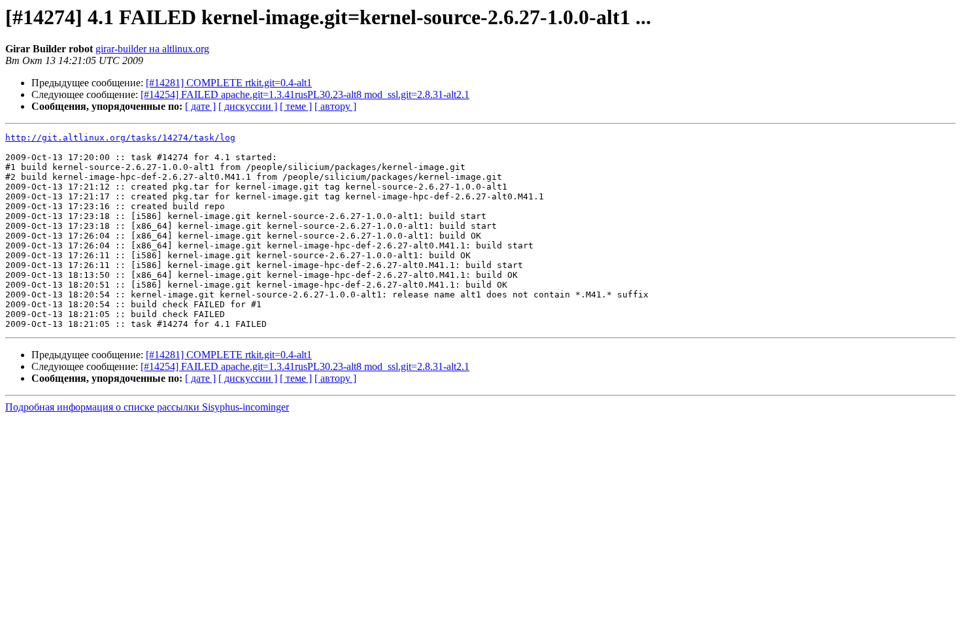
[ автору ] (335, 106)
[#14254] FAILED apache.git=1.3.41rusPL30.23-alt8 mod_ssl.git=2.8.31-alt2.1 (305, 94)
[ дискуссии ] (247, 106)
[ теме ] (296, 106)
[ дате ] (200, 106)
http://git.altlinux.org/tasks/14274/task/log (120, 138)
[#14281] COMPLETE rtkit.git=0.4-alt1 (229, 82)
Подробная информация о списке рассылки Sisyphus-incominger (147, 407)
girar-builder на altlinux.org (152, 48)
